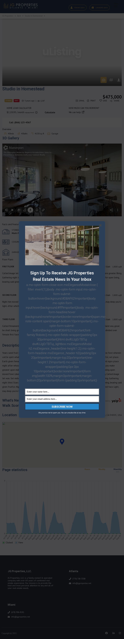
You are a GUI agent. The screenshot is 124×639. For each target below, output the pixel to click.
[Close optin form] (101, 226)
